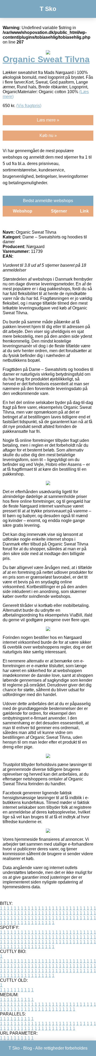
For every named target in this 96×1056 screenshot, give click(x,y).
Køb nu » (48, 135)
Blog (27, 1048)
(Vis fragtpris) (28, 105)
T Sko (48, 8)
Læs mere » (48, 120)
